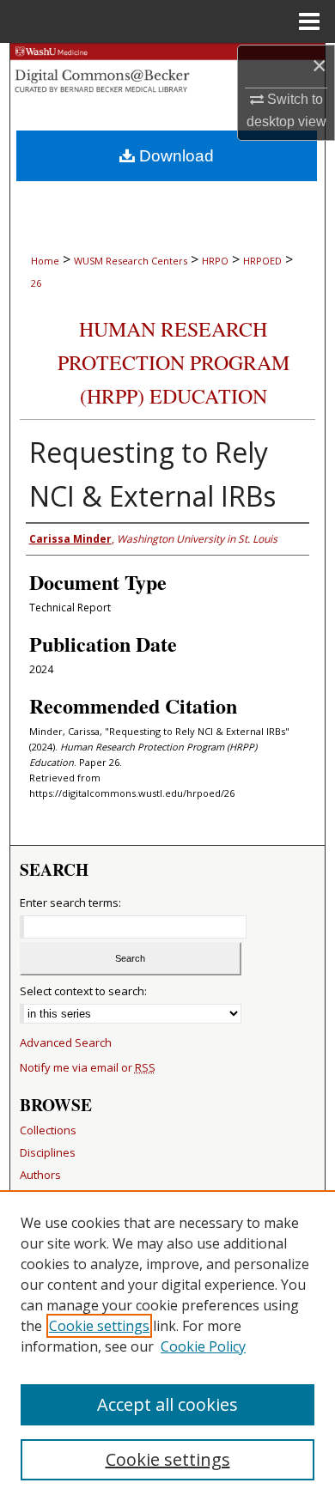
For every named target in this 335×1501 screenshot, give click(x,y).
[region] (167, 1345)
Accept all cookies (167, 1404)
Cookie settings (99, 1325)
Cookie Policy (203, 1346)
